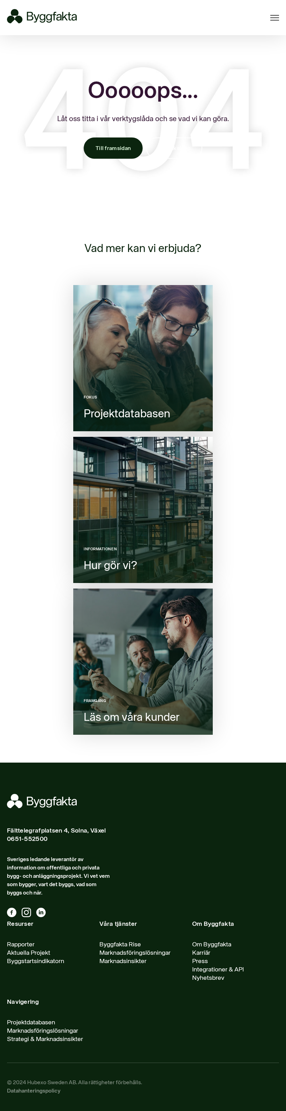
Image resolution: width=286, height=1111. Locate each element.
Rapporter (21, 944)
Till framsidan (113, 148)
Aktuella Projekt (28, 953)
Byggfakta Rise (120, 944)
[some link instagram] (29, 914)
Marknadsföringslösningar (135, 953)
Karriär (201, 953)
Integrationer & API (218, 970)
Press (200, 961)
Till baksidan (174, 148)
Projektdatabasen (31, 1022)
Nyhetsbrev (208, 978)
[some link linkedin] (43, 914)
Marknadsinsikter (122, 961)
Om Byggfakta (211, 944)
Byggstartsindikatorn (35, 961)
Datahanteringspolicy (33, 1091)
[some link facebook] (14, 914)
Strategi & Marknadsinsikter (45, 1039)
